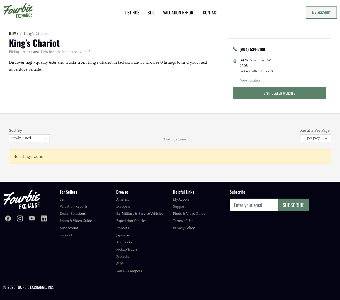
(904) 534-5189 (252, 49)
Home (13, 33)
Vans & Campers (129, 271)
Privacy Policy (184, 228)
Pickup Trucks (127, 250)
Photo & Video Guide (76, 221)
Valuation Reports (74, 207)
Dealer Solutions (73, 214)
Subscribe (293, 205)
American (124, 200)
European (123, 207)
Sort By (15, 130)
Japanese (123, 235)
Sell (62, 200)
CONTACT (210, 12)
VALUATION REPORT (179, 12)
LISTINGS (132, 12)
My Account (321, 12)
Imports (122, 228)
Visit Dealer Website (279, 93)
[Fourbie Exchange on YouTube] (32, 219)
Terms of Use (183, 221)
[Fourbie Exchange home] (21, 199)
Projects (122, 257)
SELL (151, 12)
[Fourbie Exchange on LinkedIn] (44, 219)
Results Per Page (315, 130)
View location (250, 81)
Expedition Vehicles (131, 221)
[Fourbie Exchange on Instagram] (20, 219)
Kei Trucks (124, 242)
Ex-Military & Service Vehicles (139, 214)
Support (66, 235)
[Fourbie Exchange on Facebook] (8, 219)
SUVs (120, 264)
